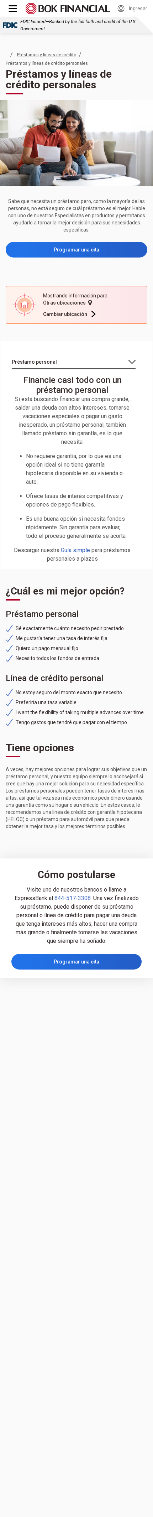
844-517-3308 (72, 898)
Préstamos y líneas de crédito (46, 54)
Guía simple (75, 550)
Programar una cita (76, 250)
